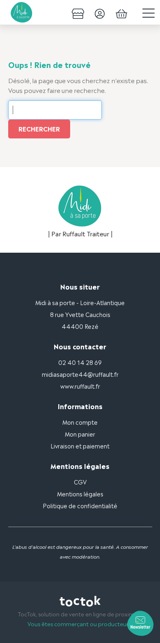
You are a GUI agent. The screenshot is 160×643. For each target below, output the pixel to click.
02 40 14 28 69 (80, 362)
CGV (80, 481)
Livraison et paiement (80, 445)
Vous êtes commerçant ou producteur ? (80, 623)
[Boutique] (78, 12)
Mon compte (80, 421)
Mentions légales (80, 493)
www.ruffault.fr (80, 385)
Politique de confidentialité (80, 505)
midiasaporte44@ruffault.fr (80, 373)
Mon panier (80, 433)
